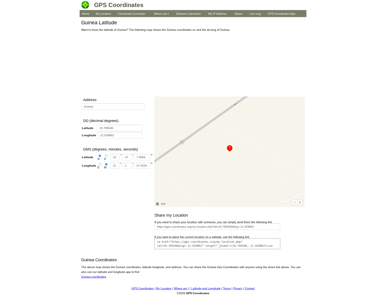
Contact (250, 288)
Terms (227, 288)
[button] (294, 202)
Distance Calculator (188, 13)
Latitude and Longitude (206, 288)
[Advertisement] (192, 64)
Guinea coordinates (93, 276)
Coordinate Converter (131, 13)
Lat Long (255, 13)
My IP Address (217, 13)
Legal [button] (163, 203)
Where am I (161, 13)
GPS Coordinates (142, 288)
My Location (103, 13)
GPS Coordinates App (281, 13)
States (238, 13)
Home (85, 13)
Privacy (237, 288)
